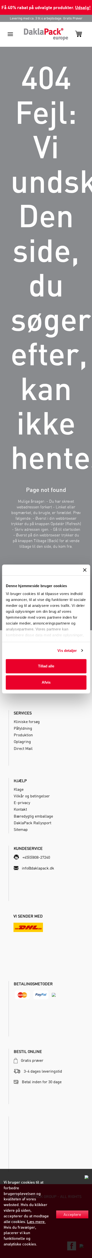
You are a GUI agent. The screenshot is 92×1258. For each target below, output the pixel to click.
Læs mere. (36, 1221)
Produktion (23, 734)
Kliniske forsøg (27, 721)
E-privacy (22, 802)
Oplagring (22, 741)
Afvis (46, 682)
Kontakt (20, 809)
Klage (19, 789)
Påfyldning (23, 728)
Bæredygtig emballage (33, 816)
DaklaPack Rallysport (32, 822)
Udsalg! (83, 7)
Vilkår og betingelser (32, 795)
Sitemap (21, 829)
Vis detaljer (67, 650)
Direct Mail (23, 748)
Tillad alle (46, 666)
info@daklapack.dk (38, 868)
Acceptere (72, 1214)
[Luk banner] (84, 570)
